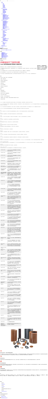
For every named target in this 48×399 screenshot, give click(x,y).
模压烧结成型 (4, 12)
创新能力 (4, 6)
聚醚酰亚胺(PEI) (5, 24)
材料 (3, 3)
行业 (2, 29)
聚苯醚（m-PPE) (5, 27)
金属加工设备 (4, 34)
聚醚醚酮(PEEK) (5, 14)
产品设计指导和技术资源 (6, 38)
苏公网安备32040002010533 (4, 397)
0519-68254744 (3, 45)
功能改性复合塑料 (5, 9)
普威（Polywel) (7, 372)
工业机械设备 (4, 35)
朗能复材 (11, 372)
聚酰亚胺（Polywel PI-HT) (6, 17)
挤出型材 (4, 10)
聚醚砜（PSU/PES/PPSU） (6, 18)
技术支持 (3, 37)
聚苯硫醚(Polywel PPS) (5, 16)
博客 (2, 41)
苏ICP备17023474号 (3, 396)
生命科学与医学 (5, 32)
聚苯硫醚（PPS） (5, 25)
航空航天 (4, 36)
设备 (3, 4)
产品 (2, 8)
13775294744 (3, 386)
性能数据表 (4, 39)
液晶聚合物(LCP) (5, 23)
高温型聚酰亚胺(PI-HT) (5, 21)
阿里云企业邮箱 (4, 372)
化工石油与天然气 (5, 30)
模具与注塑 (4, 7)
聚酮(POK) (4, 28)
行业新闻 (4, 44)
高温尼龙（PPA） (5, 26)
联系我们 (4, 5)
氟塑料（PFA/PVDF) (5, 19)
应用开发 (4, 43)
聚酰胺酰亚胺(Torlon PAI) (6, 15)
